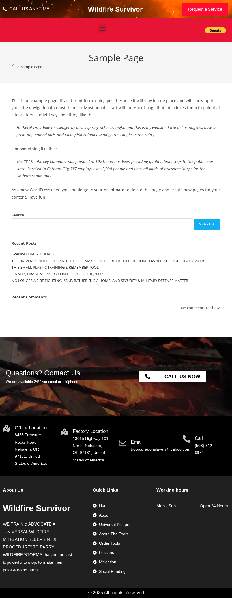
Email (137, 442)
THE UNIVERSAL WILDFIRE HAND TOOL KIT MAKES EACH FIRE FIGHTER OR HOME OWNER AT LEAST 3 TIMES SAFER (108, 260)
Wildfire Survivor (115, 9)
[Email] (122, 442)
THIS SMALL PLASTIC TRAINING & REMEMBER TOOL (55, 267)
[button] (102, 28)
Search (18, 215)
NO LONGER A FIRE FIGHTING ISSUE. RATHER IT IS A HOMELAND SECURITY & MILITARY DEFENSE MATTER (100, 280)
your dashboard (109, 189)
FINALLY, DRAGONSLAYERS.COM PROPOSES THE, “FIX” (57, 273)
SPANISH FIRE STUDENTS (33, 254)
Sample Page (31, 66)
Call (199, 438)
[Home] (13, 66)
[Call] (186, 439)
